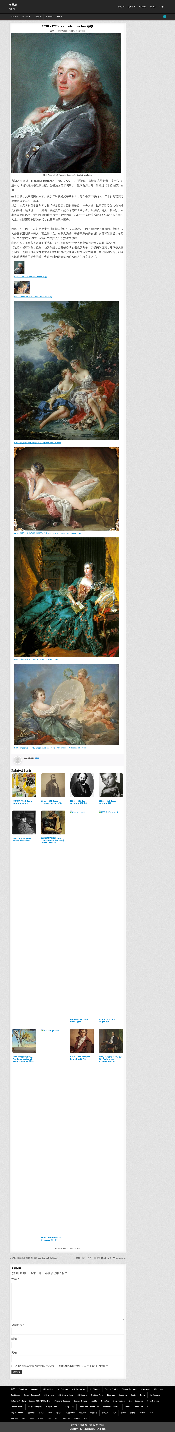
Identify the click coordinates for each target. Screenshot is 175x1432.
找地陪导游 (70, 1412)
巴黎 (50, 1412)
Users (127, 1406)
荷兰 (57, 1418)
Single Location (53, 1406)
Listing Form (97, 1395)
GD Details (82, 1395)
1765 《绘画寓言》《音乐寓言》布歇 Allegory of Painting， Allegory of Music (50, 747)
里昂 (86, 1418)
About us (23, 1389)
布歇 (78, 1248)
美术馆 (130, 6)
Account (34, 1389)
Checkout (145, 1389)
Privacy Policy (80, 1401)
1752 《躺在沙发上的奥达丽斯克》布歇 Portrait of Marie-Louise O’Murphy (47, 533)
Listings (111, 1395)
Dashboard (15, 1395)
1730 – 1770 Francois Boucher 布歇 (67, 26)
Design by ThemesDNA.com (87, 1429)
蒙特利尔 (66, 1418)
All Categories (78, 1389)
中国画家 (152, 6)
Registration (119, 1401)
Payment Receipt (62, 1401)
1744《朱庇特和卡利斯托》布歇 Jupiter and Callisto (37, 442)
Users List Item (141, 1406)
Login (161, 6)
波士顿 (123, 1412)
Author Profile (111, 1389)
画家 (151, 1412)
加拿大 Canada (17, 1412)
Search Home (153, 1401)
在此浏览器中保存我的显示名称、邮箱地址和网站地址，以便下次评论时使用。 (63, 1366)
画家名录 (14, 1418)
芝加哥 (40, 1418)
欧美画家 (142, 6)
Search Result (17, 1406)
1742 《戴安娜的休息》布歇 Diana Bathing (33, 296)
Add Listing (48, 1389)
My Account (155, 1395)
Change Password (129, 1389)
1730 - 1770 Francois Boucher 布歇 (65, 31)
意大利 (59, 1412)
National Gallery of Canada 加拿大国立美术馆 (30, 1401)
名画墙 (13, 5)
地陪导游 (31, 1412)
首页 (13, 1389)
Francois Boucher (69, 1248)
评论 (15, 1279)
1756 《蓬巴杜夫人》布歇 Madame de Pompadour (36, 659)
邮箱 (15, 1339)
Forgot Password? (32, 1395)
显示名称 (17, 1325)
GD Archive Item (65, 1395)
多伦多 (41, 1412)
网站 (14, 1352)
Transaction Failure (111, 1406)
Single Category (35, 1406)
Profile (94, 1401)
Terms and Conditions (89, 1406)
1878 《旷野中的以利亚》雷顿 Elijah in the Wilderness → (101, 1258)
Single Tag (69, 1406)
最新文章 (121, 6)
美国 (32, 1418)
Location (123, 1395)
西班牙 (77, 1418)
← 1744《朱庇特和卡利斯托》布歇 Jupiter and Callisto (33, 1258)
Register (105, 1401)
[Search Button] (164, 16)
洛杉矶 (133, 1412)
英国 (49, 1418)
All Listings (95, 1389)
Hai (37, 758)
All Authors (62, 1389)
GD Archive (49, 1395)
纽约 (24, 1418)
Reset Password (136, 1401)
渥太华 (142, 1412)
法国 (114, 1412)
